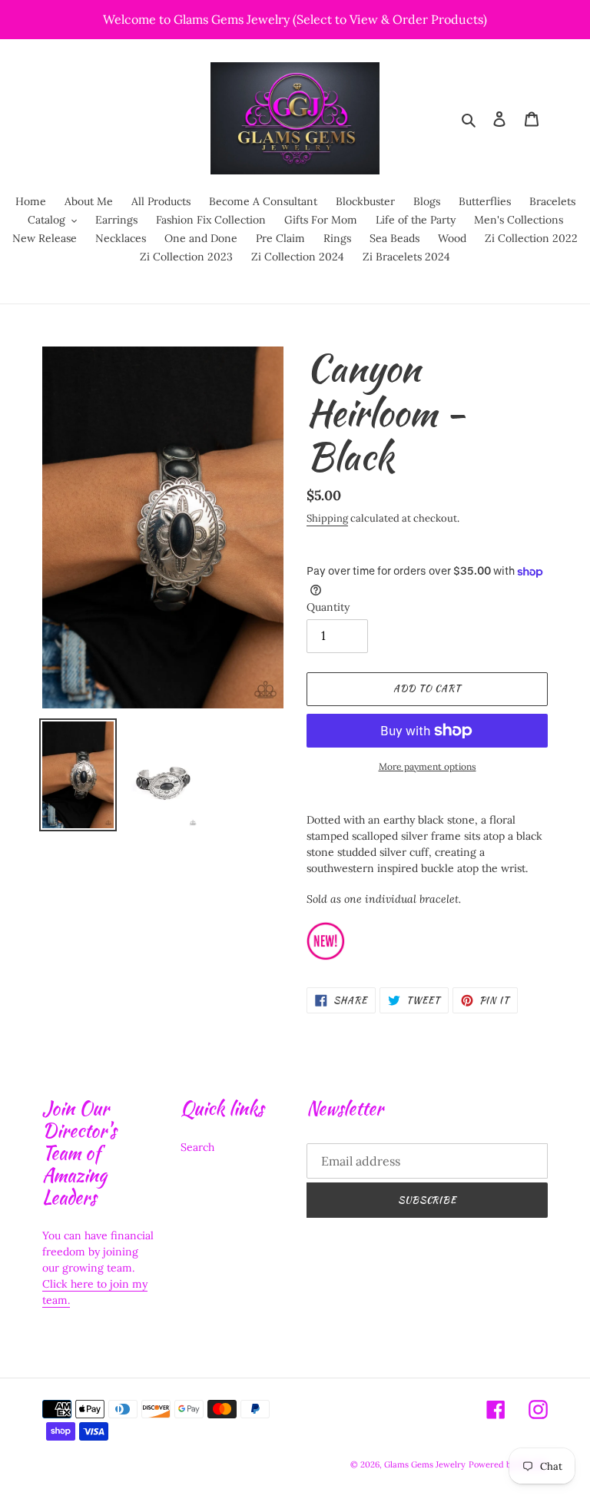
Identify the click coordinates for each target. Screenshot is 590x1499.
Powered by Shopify (508, 1464)
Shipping (327, 518)
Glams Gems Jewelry (425, 1464)
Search (197, 1147)
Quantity (328, 607)
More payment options (427, 766)
